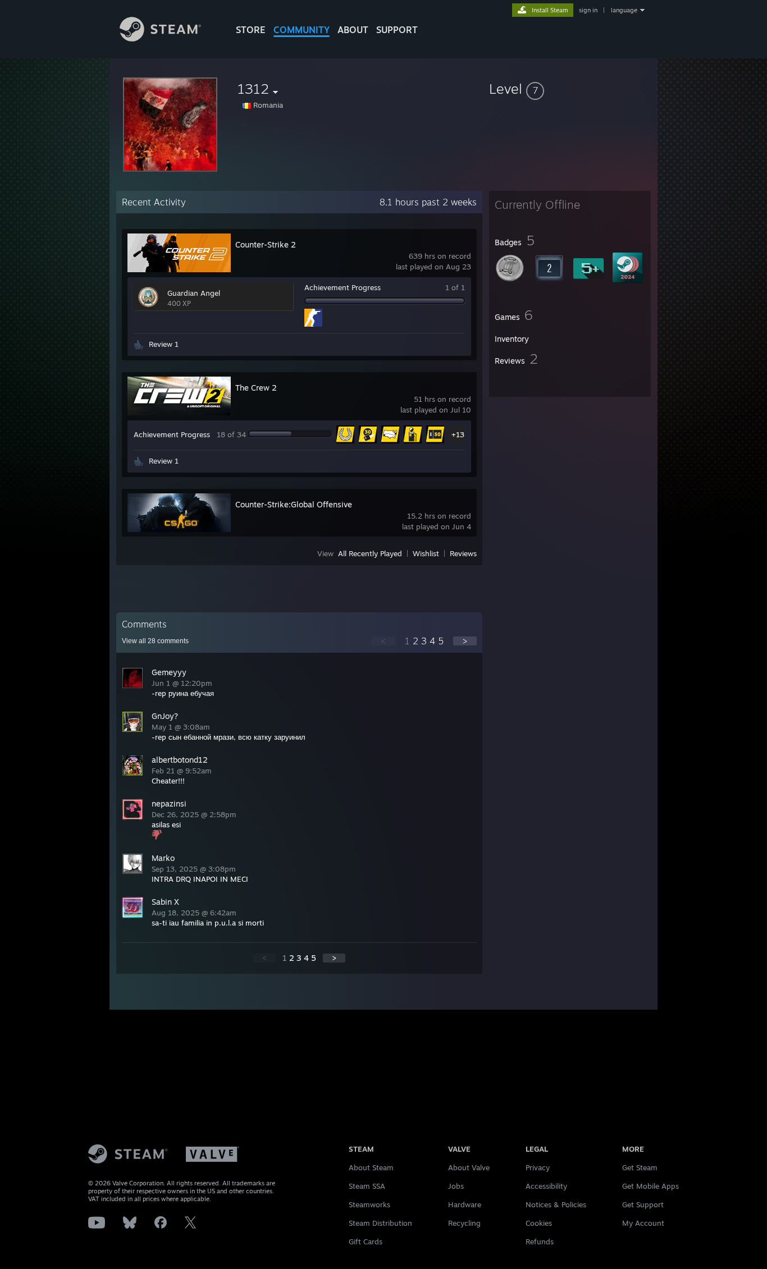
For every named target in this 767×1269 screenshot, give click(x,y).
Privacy (538, 1167)
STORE (251, 29)
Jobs (456, 1185)
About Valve (469, 1167)
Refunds (540, 1241)
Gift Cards (365, 1241)
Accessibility (546, 1185)
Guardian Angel (193, 292)
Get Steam (640, 1167)
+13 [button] (457, 434)
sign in (588, 10)
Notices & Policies (556, 1204)
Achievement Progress (342, 287)
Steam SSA (367, 1185)
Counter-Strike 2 (265, 244)
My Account (643, 1222)
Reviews (463, 553)
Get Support (643, 1204)
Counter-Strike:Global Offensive (293, 504)
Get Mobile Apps (650, 1185)
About (352, 29)
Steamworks (369, 1204)
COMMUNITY (301, 29)
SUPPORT (397, 29)
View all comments (155, 641)
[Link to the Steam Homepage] (160, 38)
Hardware (464, 1204)
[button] (570, 88)
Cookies (539, 1222)
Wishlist (426, 553)
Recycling (464, 1222)
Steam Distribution (380, 1222)
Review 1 (164, 344)
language (624, 10)
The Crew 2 (256, 387)
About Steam (371, 1167)
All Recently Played (370, 553)
